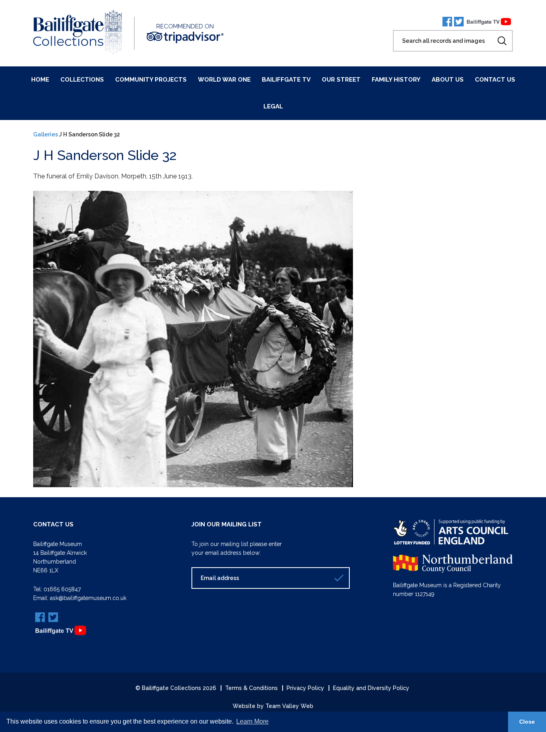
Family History (396, 79)
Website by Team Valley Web (273, 706)
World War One (224, 79)
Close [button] (527, 721)
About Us (448, 79)
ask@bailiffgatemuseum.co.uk (88, 598)
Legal (273, 106)
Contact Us (495, 79)
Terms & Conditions (251, 688)
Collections (82, 79)
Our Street (341, 79)
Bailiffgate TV (286, 79)
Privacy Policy (305, 688)
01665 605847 (62, 589)
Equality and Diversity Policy (371, 688)
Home (40, 79)
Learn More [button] (252, 721)
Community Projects (151, 79)
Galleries (45, 134)
